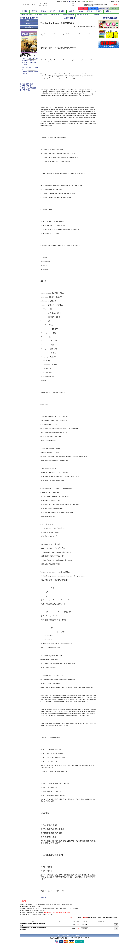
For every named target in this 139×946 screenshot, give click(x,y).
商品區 (114, 8)
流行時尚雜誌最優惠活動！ (111, 18)
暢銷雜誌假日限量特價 (26, 84)
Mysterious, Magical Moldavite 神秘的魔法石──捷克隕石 (30, 62)
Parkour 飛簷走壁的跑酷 (30, 58)
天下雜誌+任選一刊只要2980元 (29, 18)
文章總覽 (73, 8)
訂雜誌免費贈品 (103, 8)
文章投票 (43, 897)
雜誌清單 (93, 8)
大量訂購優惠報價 (25, 86)
